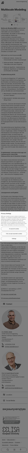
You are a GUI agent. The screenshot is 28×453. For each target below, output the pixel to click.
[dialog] (14, 226)
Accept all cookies (14, 229)
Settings (14, 238)
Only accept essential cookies (14, 233)
